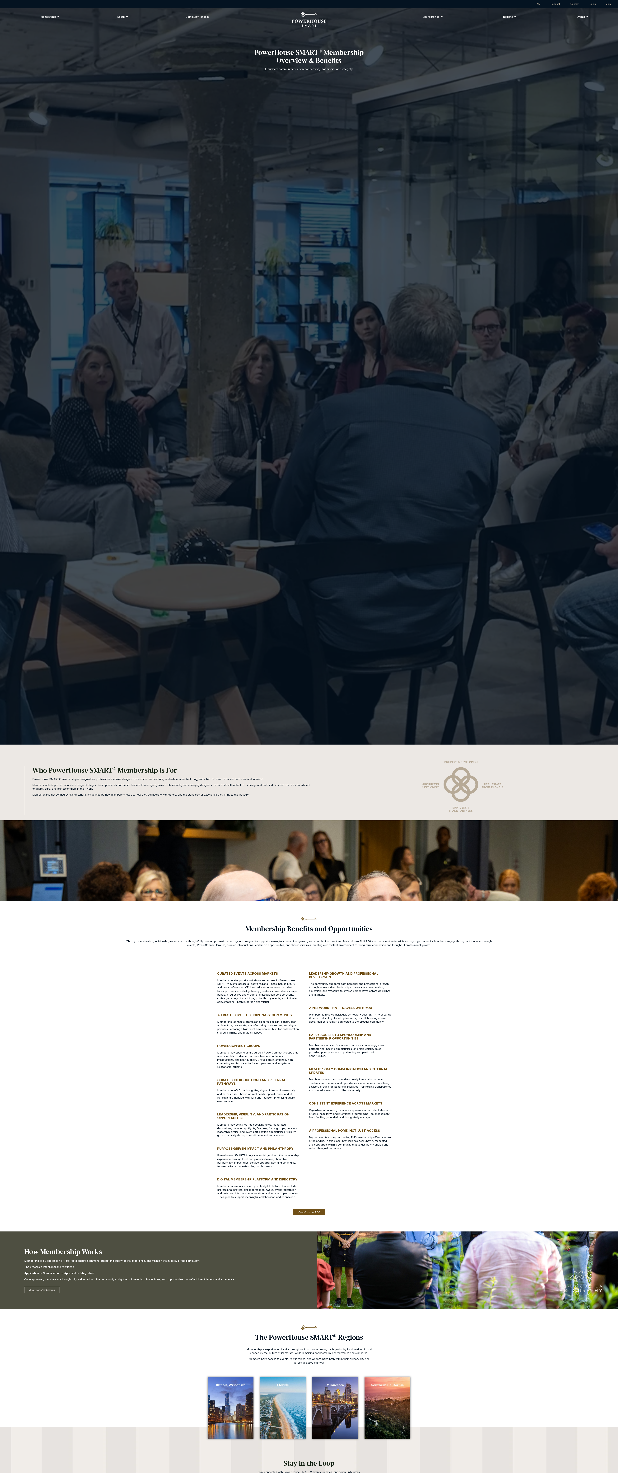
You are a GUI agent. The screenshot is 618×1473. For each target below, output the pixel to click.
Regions (508, 16)
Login (593, 3)
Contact (574, 3)
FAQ (538, 3)
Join (608, 3)
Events (581, 16)
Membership (48, 16)
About (121, 16)
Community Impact (197, 16)
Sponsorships (430, 16)
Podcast (555, 3)
